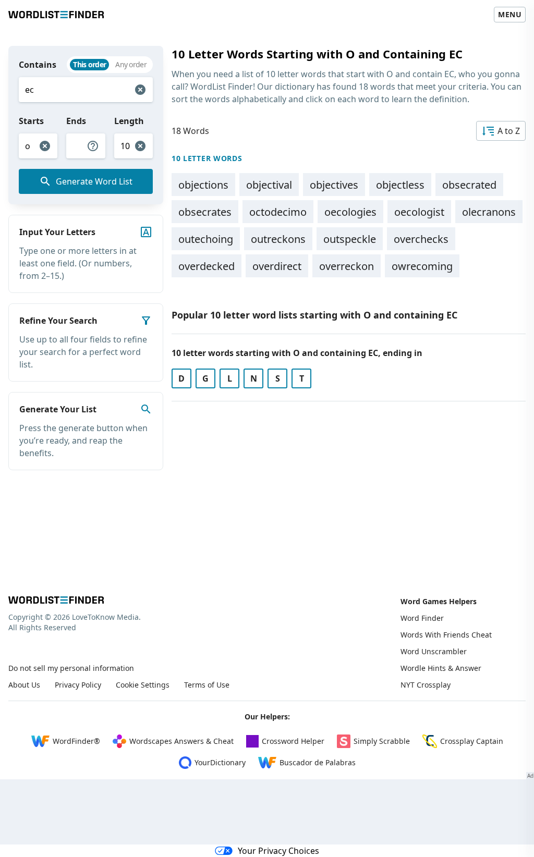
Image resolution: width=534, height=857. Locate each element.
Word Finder (422, 618)
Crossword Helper (293, 741)
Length (129, 121)
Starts (31, 121)
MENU (509, 14)
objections (203, 185)
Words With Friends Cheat (446, 635)
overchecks (421, 239)
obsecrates (205, 212)
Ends (76, 121)
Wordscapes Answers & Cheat (181, 741)
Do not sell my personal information (71, 668)
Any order (131, 64)
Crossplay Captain (471, 741)
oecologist (419, 212)
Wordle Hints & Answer (440, 668)
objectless (400, 185)
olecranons (489, 212)
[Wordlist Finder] (56, 600)
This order (89, 64)
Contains (37, 64)
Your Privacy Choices (278, 850)
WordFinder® (76, 741)
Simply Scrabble (382, 741)
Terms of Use (206, 685)
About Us (24, 685)
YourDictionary (220, 762)
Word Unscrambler (433, 651)
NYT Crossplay (425, 685)
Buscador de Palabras (318, 762)
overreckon (346, 266)
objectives (334, 185)
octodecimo (278, 212)
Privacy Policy (78, 685)
